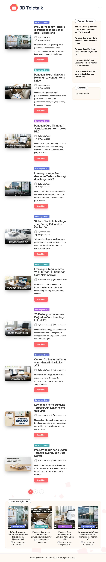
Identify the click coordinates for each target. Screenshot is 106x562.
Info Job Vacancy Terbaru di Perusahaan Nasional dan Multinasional (49, 29)
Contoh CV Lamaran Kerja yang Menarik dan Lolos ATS (50, 362)
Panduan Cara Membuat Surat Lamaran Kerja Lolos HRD (50, 128)
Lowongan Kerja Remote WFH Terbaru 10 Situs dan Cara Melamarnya (49, 272)
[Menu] (99, 8)
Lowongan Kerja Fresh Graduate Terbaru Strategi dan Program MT (50, 176)
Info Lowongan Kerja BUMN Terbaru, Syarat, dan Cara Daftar (50, 452)
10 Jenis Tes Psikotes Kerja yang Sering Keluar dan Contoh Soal (50, 224)
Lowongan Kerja (41, 22)
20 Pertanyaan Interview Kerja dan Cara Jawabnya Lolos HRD (49, 317)
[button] (41, 491)
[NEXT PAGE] (41, 491)
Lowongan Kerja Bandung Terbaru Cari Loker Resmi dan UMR (49, 407)
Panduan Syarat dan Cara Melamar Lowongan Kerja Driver (49, 77)
